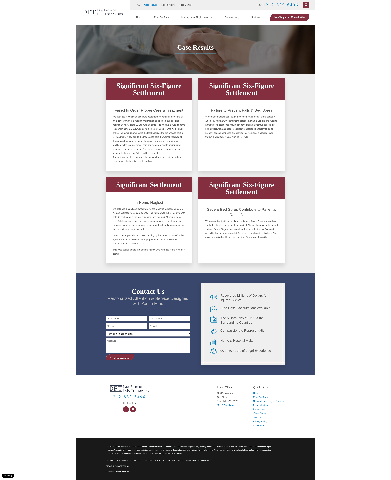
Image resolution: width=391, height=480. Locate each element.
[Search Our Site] (306, 5)
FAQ (138, 5)
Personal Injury (232, 17)
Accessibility (8, 476)
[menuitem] (139, 17)
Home (139, 17)
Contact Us (258, 425)
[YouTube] (133, 409)
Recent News (168, 5)
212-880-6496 (282, 5)
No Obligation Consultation (289, 17)
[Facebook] (126, 409)
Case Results (150, 5)
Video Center (184, 5)
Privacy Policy (260, 421)
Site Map (257, 417)
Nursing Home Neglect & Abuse (197, 17)
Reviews (255, 17)
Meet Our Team (161, 17)
